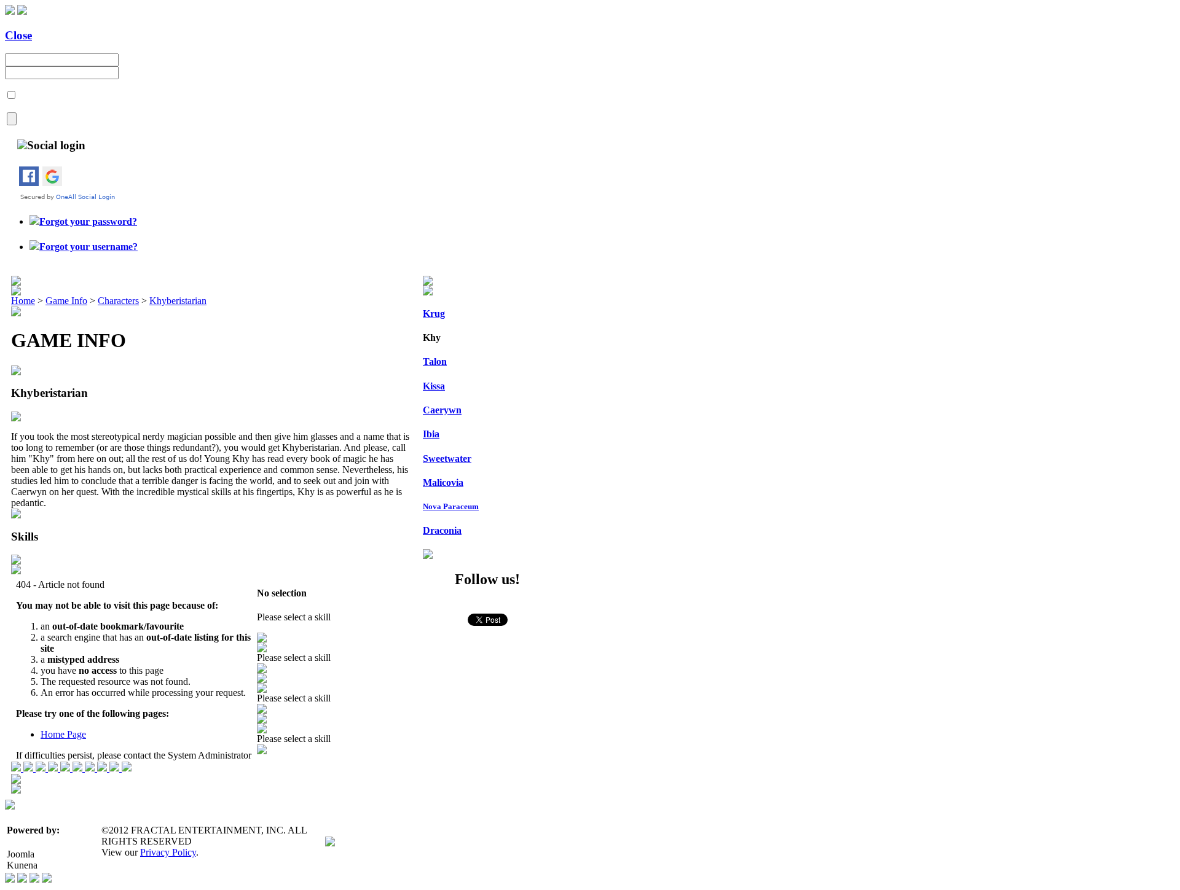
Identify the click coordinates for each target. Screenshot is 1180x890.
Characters (118, 300)
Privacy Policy (168, 852)
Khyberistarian (177, 300)
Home (23, 300)
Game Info (66, 300)
